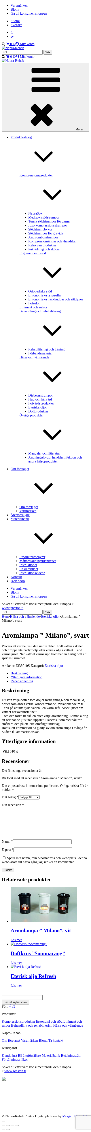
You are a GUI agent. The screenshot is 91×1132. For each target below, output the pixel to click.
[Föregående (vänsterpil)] (3, 1129)
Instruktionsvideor (32, 573)
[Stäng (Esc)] (17, 1125)
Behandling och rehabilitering (32, 1025)
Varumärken (19, 5)
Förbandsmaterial (40, 353)
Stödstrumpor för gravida (45, 233)
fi (12, 32)
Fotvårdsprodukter (41, 403)
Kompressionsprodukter (19, 1021)
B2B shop (18, 581)
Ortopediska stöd (40, 291)
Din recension (13, 805)
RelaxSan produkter (42, 245)
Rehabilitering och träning (46, 349)
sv (12, 36)
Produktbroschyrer (32, 557)
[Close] (3, 1121)
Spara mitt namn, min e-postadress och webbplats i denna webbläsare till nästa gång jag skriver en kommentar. (44, 860)
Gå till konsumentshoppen (29, 13)
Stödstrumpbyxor (40, 229)
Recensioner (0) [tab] (22, 681)
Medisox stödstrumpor (43, 217)
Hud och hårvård (40, 399)
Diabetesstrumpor (40, 395)
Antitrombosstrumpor (43, 237)
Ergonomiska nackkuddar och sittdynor (55, 299)
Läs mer (16, 940)
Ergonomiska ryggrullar (44, 295)
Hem (5, 616)
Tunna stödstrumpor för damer (49, 221)
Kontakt (16, 577)
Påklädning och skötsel (44, 249)
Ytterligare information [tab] (26, 677)
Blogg (15, 9)
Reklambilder (28, 569)
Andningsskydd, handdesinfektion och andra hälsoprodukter (55, 459)
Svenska (16, 25)
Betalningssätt (70, 1055)
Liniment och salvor (33, 307)
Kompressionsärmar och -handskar (52, 241)
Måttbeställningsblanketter (37, 561)
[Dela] (12, 1125)
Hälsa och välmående (25, 616)
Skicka (8, 870)
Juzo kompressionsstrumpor (47, 225)
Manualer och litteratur (44, 453)
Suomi (15, 21)
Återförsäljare (20, 515)
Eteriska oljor (37, 407)
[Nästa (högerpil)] (8, 1129)
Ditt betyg (10, 797)
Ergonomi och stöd (49, 1021)
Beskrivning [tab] (19, 673)
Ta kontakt (55, 1040)
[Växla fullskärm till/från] (8, 1125)
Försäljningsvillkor (15, 1059)
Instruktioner (28, 565)
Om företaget (28, 507)
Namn (7, 841)
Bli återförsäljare (30, 1055)
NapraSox (35, 213)
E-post (7, 849)
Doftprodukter (38, 411)
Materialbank (51, 1055)
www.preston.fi (12, 608)
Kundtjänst (10, 1055)
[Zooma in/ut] (3, 1125)
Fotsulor (34, 303)
